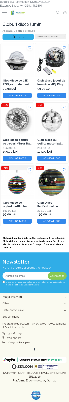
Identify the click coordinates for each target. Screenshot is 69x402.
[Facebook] (34, 349)
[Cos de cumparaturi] (64, 13)
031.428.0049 (14, 333)
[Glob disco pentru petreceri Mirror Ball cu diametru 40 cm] (17, 119)
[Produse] (4, 13)
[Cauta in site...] (58, 13)
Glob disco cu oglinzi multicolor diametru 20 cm (15, 204)
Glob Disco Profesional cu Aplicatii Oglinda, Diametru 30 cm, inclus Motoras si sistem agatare (49, 204)
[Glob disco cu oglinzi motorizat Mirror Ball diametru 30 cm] (51, 119)
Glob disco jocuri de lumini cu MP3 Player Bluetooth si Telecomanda (51, 82)
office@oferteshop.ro (18, 342)
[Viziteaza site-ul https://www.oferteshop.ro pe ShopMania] (36, 395)
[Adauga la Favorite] (30, 48)
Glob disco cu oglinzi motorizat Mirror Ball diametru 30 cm (51, 141)
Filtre (19, 37)
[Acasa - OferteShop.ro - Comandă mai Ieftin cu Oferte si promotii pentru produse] (17, 12)
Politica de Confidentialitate (26, 285)
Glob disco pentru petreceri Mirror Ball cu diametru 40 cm (17, 141)
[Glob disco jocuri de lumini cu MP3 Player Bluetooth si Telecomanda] (51, 60)
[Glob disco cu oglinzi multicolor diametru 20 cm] (17, 182)
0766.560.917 (13, 338)
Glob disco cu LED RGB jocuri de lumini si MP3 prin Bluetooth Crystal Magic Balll (17, 82)
